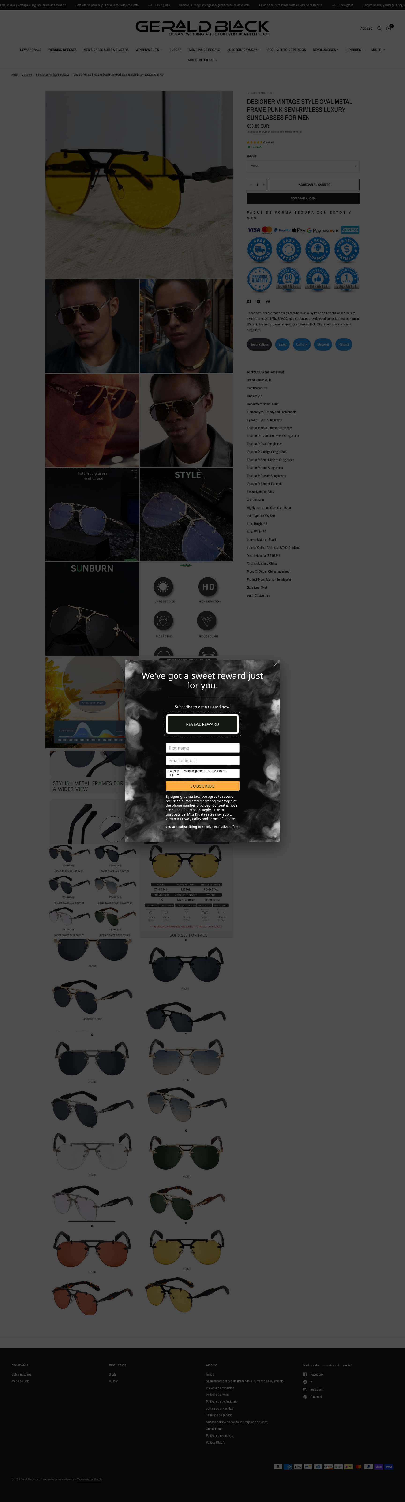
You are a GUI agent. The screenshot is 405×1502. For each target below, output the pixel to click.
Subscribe (202, 786)
